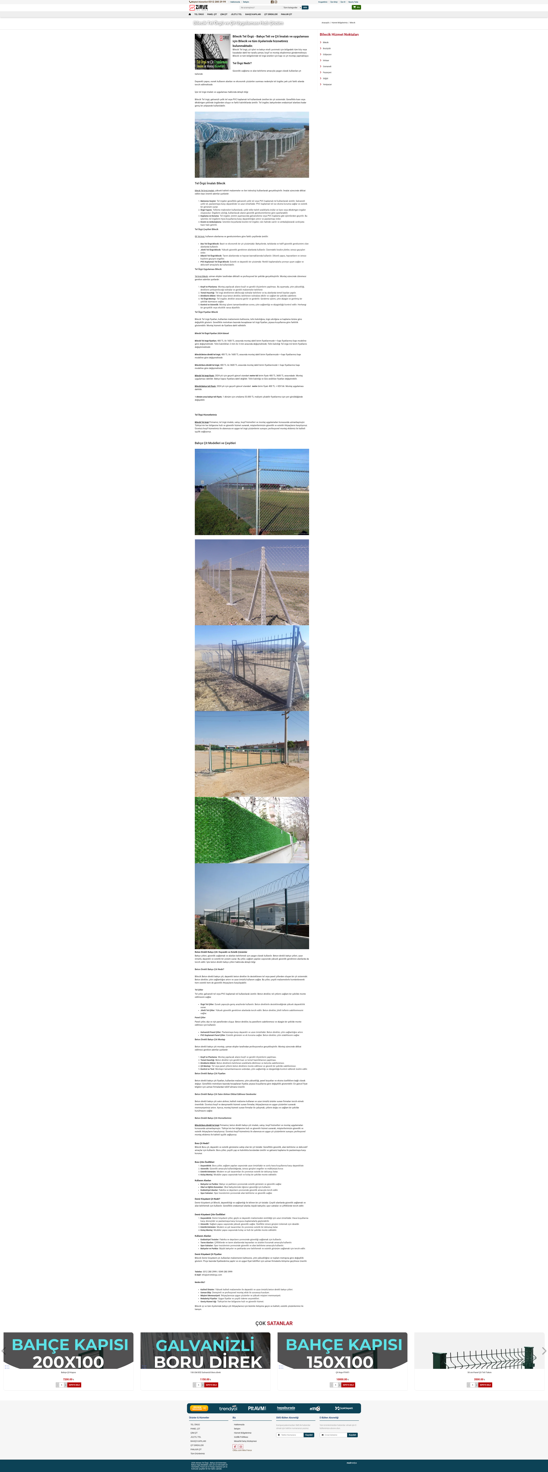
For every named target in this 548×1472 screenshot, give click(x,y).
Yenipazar (327, 84)
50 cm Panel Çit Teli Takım (69, 1372)
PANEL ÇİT (212, 14)
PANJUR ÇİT (286, 14)
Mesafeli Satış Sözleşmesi (245, 1441)
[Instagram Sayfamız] (241, 1446)
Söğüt (325, 78)
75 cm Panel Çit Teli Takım (206, 1372)
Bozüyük (327, 48)
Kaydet (309, 1435)
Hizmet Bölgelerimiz (340, 23)
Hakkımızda (235, 2)
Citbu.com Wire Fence (242, 1450)
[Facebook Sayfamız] (235, 1446)
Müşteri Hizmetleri (208, 2)
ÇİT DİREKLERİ (271, 14)
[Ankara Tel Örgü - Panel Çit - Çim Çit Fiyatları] (198, 7)
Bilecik (352, 23)
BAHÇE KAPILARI (253, 14)
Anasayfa (325, 23)
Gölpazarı (327, 54)
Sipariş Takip (353, 2)
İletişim (246, 2)
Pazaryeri (327, 72)
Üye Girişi (334, 2)
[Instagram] (275, 2)
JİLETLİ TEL (236, 14)
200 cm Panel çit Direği (342, 1372)
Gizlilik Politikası (241, 1437)
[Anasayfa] (190, 14)
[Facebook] (272, 2)
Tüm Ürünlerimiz (198, 1454)
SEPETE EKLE (74, 1385)
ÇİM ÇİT (223, 14)
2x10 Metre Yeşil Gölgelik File (479, 1372)
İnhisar (326, 60)
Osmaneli (327, 66)
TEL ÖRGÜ (199, 14)
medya (352, 1463)
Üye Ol (343, 2)
